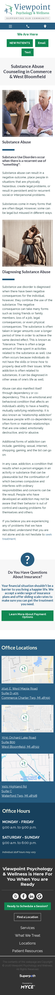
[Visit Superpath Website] (28, 976)
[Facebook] (23, 896)
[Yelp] (16, 896)
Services (27, 928)
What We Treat (27, 935)
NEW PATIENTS (20, 43)
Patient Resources (27, 951)
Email (42, 43)
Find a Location (27, 917)
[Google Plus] (39, 896)
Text (27, 52)
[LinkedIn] (31, 896)
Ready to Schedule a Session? (27, 906)
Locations (27, 943)
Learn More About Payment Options (27, 616)
